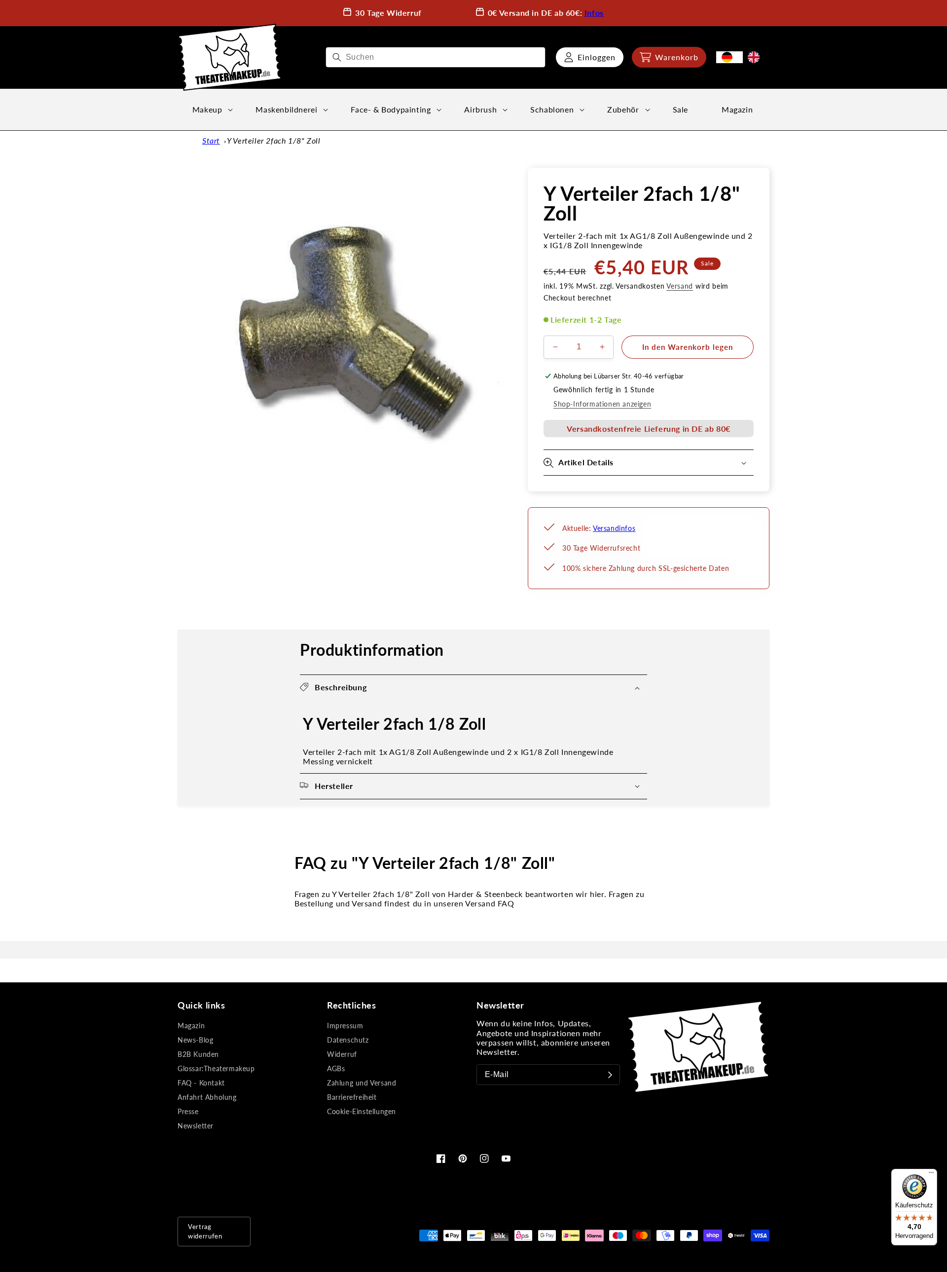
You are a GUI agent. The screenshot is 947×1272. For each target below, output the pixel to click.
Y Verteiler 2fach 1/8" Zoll (273, 140)
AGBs (336, 1068)
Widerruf (342, 1054)
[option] (756, 57)
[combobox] (435, 57)
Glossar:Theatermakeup (216, 1068)
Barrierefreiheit (352, 1097)
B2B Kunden (198, 1054)
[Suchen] (337, 57)
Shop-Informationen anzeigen (602, 404)
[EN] (756, 57)
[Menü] (931, 1175)
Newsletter (196, 1126)
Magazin (191, 1025)
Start (211, 140)
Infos (594, 12)
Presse (188, 1111)
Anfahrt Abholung (207, 1097)
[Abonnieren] (610, 1074)
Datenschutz (348, 1040)
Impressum (345, 1025)
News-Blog (195, 1040)
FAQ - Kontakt (201, 1083)
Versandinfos (614, 528)
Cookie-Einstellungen (361, 1111)
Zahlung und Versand (361, 1083)
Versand (679, 286)
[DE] (729, 57)
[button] (669, 57)
